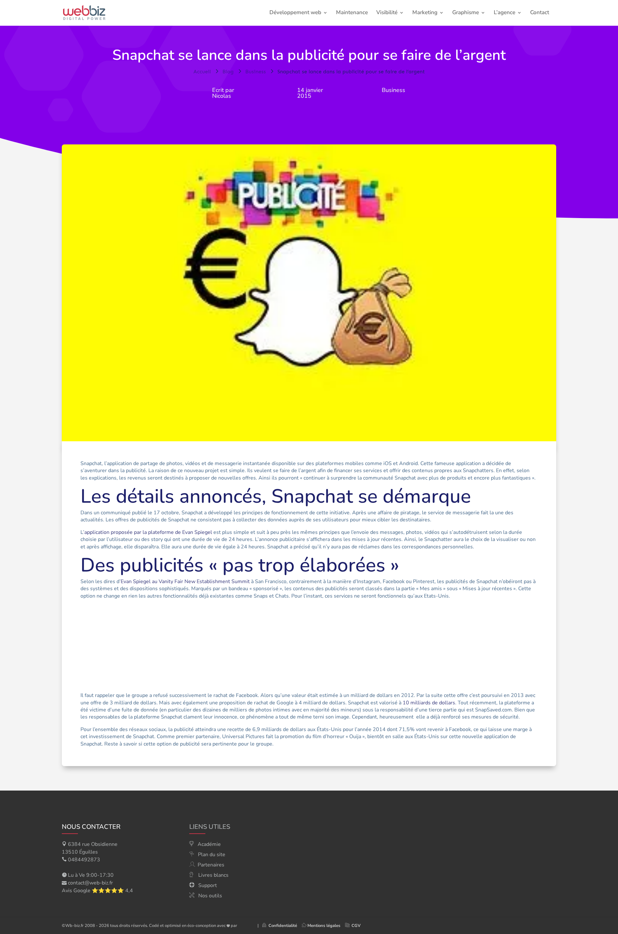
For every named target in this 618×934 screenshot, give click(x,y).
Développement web (295, 13)
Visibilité (387, 13)
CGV (355, 926)
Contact (539, 13)
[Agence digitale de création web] (245, 926)
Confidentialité (281, 926)
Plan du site (211, 854)
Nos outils (210, 895)
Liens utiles (209, 826)
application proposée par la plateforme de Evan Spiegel (148, 532)
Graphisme (465, 13)
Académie (209, 844)
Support (207, 885)
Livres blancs (213, 875)
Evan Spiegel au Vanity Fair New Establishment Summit (185, 581)
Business (393, 90)
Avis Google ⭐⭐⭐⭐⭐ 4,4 (97, 890)
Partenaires (211, 864)
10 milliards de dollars (429, 702)
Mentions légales (323, 926)
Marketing (424, 13)
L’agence (504, 13)
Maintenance (352, 13)
